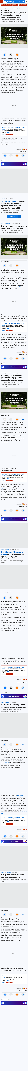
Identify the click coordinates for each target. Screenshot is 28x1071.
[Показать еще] (23, 54)
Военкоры (15, 4)
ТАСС (19, 287)
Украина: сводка (23, 4)
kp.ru (25, 149)
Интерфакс (4, 442)
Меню (1, 1)
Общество (4, 134)
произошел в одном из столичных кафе (12, 336)
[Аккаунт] (26, 1)
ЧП (4, 160)
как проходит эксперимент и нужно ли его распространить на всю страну (13, 130)
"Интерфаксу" (5, 762)
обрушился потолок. (7, 488)
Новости (3, 4)
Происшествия (8, 223)
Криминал (6, 999)
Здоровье (3, 198)
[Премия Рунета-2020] (13, 1)
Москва (5, 692)
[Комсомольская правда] (8, 2)
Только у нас (9, 4)
